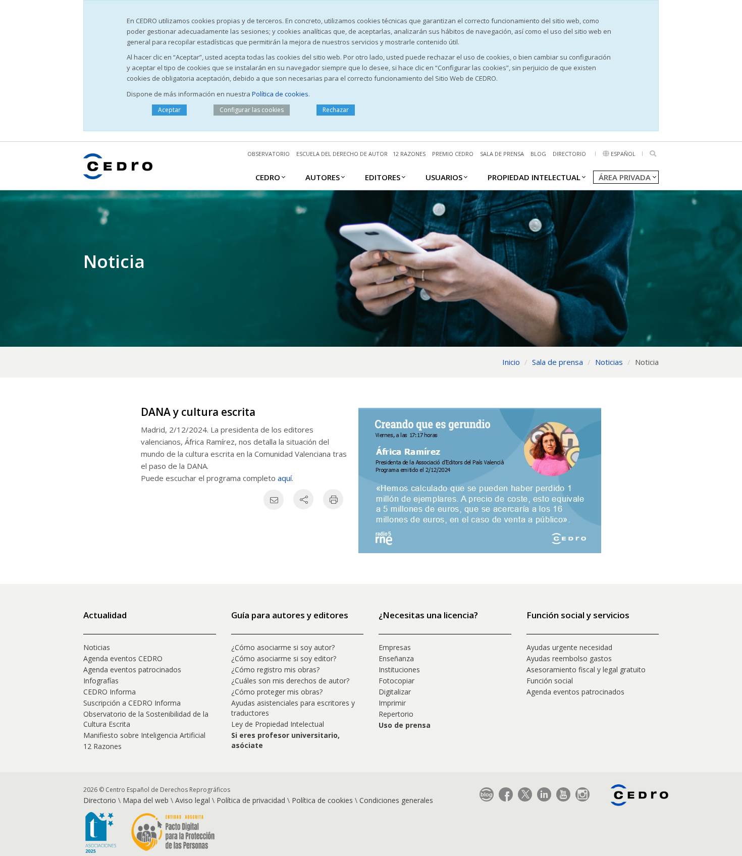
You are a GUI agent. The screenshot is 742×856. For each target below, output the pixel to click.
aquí (285, 478)
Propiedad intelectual (534, 177)
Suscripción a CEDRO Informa (132, 703)
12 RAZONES (409, 153)
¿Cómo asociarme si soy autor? (283, 647)
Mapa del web (146, 800)
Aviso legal (192, 800)
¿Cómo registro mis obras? (275, 669)
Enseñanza (396, 658)
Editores (382, 177)
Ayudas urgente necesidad (569, 647)
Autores (322, 177)
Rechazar (336, 109)
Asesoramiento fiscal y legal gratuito (586, 669)
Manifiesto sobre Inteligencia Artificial (144, 735)
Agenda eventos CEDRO (123, 658)
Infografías (101, 680)
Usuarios (444, 177)
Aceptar (169, 109)
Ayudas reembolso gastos (569, 658)
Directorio (569, 153)
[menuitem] (268, 176)
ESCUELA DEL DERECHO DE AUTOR (342, 153)
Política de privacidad (251, 800)
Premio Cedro (452, 153)
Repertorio (396, 714)
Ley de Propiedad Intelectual (277, 724)
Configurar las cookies (252, 109)
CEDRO (267, 177)
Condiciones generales (396, 800)
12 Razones (102, 746)
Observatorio (268, 153)
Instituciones (399, 669)
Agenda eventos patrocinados (132, 669)
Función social (549, 680)
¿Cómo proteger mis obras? (277, 692)
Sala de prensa (502, 153)
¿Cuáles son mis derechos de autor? (290, 680)
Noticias (96, 647)
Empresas (395, 647)
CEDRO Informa (109, 692)
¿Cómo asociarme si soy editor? (283, 658)
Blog (538, 153)
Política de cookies (280, 93)
